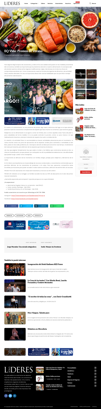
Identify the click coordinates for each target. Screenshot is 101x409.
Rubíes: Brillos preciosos (88, 118)
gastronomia (15, 55)
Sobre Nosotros (74, 406)
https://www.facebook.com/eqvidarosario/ (24, 199)
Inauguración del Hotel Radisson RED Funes (45, 264)
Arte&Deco (81, 371)
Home (26, 3)
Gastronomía (81, 386)
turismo (49, 389)
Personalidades (81, 368)
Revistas (50, 3)
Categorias (34, 3)
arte (55, 379)
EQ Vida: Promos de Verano (23, 51)
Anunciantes (59, 3)
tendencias (8, 55)
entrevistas (27, 55)
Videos (43, 3)
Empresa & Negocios (81, 380)
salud (21, 55)
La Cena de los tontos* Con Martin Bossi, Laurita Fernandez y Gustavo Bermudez (47, 281)
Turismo (81, 383)
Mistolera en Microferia (37, 329)
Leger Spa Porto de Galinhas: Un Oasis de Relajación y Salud (90, 109)
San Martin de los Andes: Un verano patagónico (89, 135)
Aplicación (76, 3)
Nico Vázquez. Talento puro (38, 313)
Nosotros (68, 3)
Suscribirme (86, 172)
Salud (81, 377)
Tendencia (81, 374)
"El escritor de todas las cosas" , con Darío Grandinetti (49, 297)
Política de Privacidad (85, 406)
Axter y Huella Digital (48, 406)
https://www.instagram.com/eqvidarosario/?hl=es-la (28, 196)
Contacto (94, 406)
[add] (15, 121)
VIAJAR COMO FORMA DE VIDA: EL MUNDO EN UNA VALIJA (89, 126)
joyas (58, 379)
